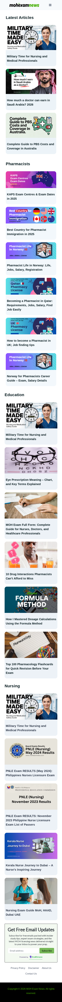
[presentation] (31, 37)
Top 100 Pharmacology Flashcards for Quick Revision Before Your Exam (29, 668)
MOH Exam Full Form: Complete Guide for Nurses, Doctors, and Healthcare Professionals (28, 529)
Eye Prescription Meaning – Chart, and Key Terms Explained (29, 482)
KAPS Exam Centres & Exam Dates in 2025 (31, 196)
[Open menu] (50, 5)
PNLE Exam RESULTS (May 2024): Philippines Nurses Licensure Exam (30, 773)
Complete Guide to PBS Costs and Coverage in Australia (30, 146)
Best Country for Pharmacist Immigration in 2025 (26, 232)
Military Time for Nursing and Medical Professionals (27, 58)
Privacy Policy (18, 968)
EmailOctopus (37, 957)
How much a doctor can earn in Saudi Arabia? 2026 (28, 102)
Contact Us (31, 973)
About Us (46, 968)
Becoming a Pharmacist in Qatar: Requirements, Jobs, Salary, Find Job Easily (30, 305)
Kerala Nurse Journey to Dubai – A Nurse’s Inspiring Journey (29, 867)
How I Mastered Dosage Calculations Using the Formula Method (31, 621)
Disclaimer (33, 968)
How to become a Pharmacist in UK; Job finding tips (29, 343)
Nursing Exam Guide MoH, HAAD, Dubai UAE (29, 912)
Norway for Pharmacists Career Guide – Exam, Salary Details (28, 378)
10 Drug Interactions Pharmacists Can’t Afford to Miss (29, 576)
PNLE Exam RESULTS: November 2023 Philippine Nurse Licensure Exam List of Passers (28, 820)
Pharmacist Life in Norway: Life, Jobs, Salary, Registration (29, 267)
